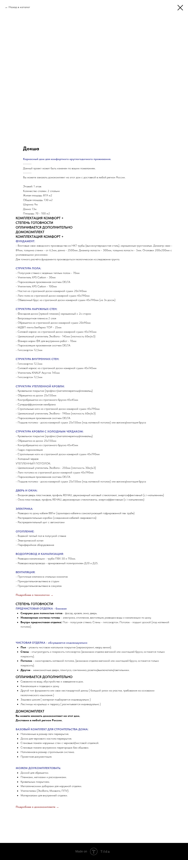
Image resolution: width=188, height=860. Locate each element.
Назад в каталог (19, 7)
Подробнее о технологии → (34, 595)
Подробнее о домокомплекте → (37, 807)
